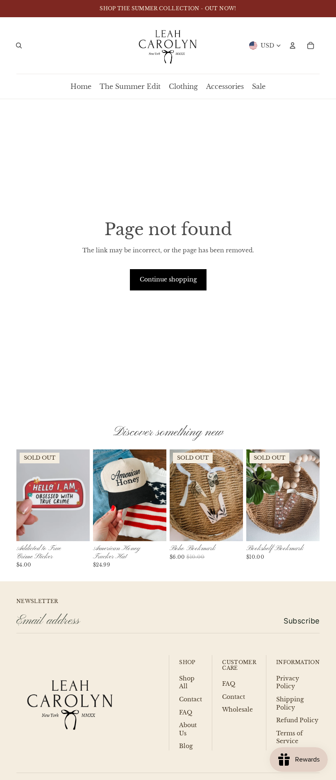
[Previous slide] (22, 495)
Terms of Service (289, 737)
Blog (186, 746)
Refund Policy (297, 720)
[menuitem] (80, 86)
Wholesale (237, 709)
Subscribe (302, 621)
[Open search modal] (19, 45)
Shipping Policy (290, 703)
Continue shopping (168, 279)
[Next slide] (83, 495)
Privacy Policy (287, 682)
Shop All (187, 682)
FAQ (185, 712)
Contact (190, 699)
